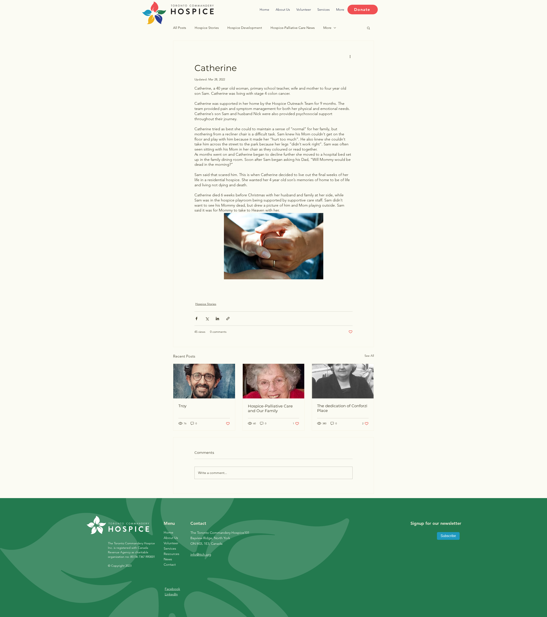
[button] (368, 28)
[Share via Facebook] (196, 319)
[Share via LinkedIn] (217, 319)
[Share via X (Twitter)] (207, 319)
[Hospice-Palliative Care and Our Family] (273, 381)
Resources (171, 554)
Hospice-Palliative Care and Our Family (270, 408)
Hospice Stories (207, 28)
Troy (182, 406)
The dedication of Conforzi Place (342, 408)
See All (369, 356)
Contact (170, 564)
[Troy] (204, 381)
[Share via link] (228, 319)
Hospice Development (244, 28)
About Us (171, 538)
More (327, 28)
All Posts (179, 28)
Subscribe (448, 536)
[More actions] (350, 56)
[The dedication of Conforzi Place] (343, 381)
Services (170, 548)
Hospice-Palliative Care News (293, 28)
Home (168, 532)
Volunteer (171, 543)
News (168, 559)
